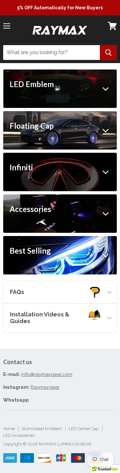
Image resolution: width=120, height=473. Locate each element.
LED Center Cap (84, 428)
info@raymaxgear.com (46, 374)
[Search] (108, 52)
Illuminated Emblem (42, 428)
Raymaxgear (45, 387)
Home (9, 428)
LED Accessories (19, 435)
